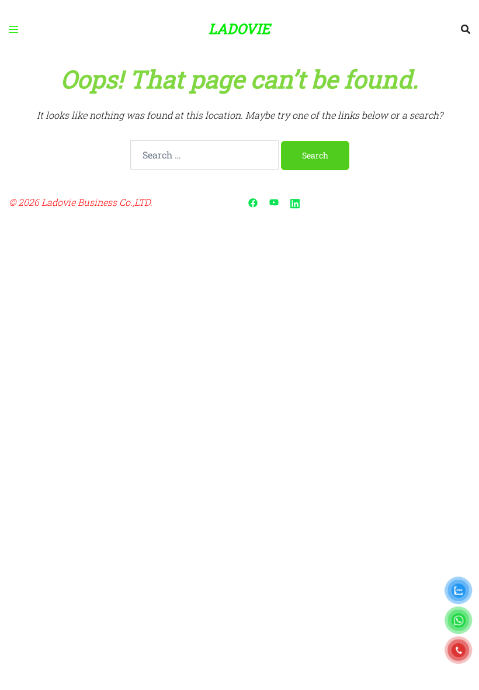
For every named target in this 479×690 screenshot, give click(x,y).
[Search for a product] (465, 29)
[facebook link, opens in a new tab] (253, 202)
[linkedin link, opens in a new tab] (295, 202)
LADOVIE (239, 28)
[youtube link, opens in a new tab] (274, 202)
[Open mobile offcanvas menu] (13, 29)
